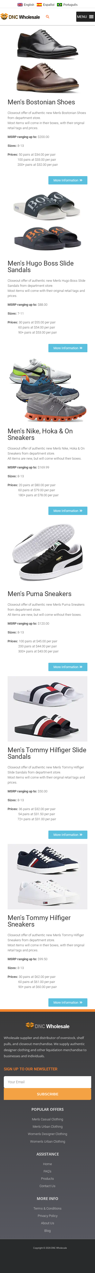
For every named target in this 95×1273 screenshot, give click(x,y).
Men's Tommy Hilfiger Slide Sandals (47, 753)
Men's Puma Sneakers (39, 594)
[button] (47, 16)
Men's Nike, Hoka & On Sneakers (40, 434)
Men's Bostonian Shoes (41, 102)
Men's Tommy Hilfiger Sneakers (39, 921)
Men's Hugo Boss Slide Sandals (41, 267)
